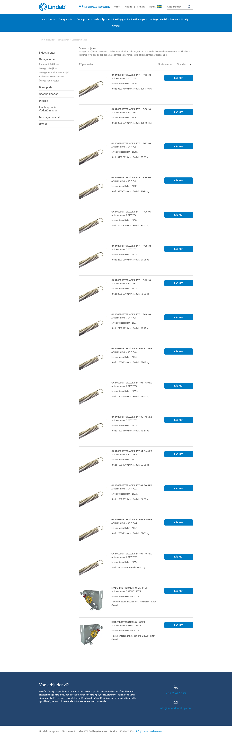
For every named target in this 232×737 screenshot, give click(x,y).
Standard (182, 64)
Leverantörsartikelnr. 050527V (125, 596)
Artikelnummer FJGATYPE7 (123, 112)
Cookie (128, 6)
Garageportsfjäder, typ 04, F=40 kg (131, 451)
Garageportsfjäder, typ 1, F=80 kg (131, 177)
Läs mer (178, 77)
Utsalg (184, 19)
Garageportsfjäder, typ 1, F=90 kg (131, 109)
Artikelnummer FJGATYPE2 (123, 283)
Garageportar (66, 19)
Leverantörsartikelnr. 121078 (124, 288)
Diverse (174, 19)
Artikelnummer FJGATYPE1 (123, 317)
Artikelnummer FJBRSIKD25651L (126, 591)
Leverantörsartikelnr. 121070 (124, 562)
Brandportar (83, 19)
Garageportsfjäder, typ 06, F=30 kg (131, 382)
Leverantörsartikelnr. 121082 (124, 151)
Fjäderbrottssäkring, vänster (129, 587)
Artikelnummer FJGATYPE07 (124, 351)
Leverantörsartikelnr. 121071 (124, 528)
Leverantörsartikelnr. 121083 (124, 117)
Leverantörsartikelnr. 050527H (125, 630)
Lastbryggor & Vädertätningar (129, 19)
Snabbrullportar (101, 19)
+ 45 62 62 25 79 (176, 693)
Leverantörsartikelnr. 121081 (124, 186)
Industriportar (48, 19)
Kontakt (141, 6)
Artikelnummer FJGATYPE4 (123, 215)
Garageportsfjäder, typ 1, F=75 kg (131, 211)
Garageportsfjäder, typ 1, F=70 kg (131, 245)
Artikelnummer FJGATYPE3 (123, 249)
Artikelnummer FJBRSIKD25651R (126, 625)
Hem (41, 40)
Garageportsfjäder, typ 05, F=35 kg (131, 416)
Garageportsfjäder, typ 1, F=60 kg (131, 314)
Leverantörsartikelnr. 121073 (124, 459)
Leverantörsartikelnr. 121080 (124, 220)
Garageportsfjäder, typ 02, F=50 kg (131, 519)
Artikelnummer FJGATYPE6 (123, 146)
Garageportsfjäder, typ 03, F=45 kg (131, 485)
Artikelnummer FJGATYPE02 (124, 522)
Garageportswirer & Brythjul (53, 72)
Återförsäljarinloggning (96, 6)
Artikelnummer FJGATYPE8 (123, 78)
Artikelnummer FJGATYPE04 (124, 454)
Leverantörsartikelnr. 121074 (124, 425)
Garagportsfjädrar (48, 68)
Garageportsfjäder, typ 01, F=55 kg (131, 553)
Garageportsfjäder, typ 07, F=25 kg (131, 348)
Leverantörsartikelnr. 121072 (124, 493)
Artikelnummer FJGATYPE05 (124, 420)
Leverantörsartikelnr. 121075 (124, 391)
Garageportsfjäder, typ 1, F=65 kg (131, 280)
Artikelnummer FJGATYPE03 (124, 488)
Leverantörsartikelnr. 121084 (124, 83)
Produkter (50, 40)
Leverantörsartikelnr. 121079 (124, 254)
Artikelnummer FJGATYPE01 (124, 557)
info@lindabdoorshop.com (176, 708)
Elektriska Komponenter (51, 76)
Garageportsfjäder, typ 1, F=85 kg (131, 143)
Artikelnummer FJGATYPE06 (124, 386)
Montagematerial (157, 19)
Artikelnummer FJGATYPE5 (123, 180)
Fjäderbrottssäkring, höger (128, 622)
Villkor (117, 6)
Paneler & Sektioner (49, 64)
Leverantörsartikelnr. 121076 (124, 357)
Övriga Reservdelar (49, 80)
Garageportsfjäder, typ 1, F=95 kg (131, 74)
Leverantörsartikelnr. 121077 (124, 322)
